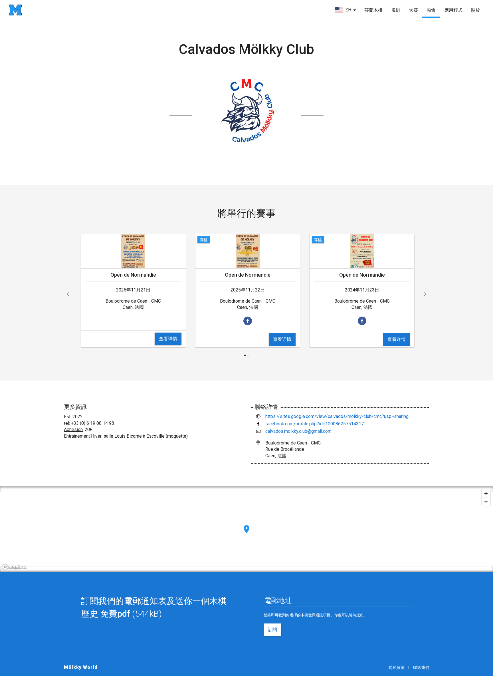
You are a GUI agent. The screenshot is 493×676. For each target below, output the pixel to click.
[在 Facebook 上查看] (247, 321)
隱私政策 (397, 667)
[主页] (15, 10)
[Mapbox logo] (14, 567)
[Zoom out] (486, 502)
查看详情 (168, 338)
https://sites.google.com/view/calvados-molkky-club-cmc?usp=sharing (337, 416)
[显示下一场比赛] (425, 294)
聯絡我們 (421, 667)
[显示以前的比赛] (68, 294)
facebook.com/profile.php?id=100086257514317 (314, 423)
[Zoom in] (486, 493)
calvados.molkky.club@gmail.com (298, 431)
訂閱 (272, 629)
